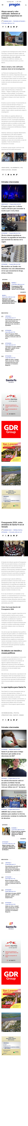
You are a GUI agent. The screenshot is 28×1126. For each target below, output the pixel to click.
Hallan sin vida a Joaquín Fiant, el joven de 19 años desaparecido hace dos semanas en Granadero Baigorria (12, 362)
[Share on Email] (13, 26)
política (16, 713)
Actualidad (22, 21)
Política (20, 530)
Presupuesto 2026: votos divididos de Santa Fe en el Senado (17, 287)
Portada (13, 282)
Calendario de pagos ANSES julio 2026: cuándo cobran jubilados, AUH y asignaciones (13, 349)
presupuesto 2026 (7, 715)
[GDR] (11, 429)
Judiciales (8, 316)
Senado (22, 715)
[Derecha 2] (11, 452)
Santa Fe (16, 715)
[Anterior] (6, 286)
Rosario (14, 169)
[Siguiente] (22, 299)
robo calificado (6, 169)
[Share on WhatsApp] (8, 26)
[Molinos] (11, 475)
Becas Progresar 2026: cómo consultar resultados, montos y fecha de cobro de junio (13, 336)
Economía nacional (7, 713)
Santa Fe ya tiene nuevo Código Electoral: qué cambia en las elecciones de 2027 (12, 754)
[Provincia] (11, 379)
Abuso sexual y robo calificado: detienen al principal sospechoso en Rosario (8, 847)
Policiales (15, 21)
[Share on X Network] (5, 26)
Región (4, 295)
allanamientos (15, 167)
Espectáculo (4, 204)
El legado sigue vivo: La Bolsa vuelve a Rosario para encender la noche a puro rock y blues (13, 209)
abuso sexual (6, 167)
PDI (22, 167)
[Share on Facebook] (3, 26)
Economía (13, 828)
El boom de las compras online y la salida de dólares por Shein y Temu (18, 833)
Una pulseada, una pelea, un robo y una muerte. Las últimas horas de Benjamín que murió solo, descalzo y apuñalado (12, 322)
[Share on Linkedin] (11, 26)
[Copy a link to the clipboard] (16, 26)
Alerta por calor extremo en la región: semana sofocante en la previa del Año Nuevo (9, 301)
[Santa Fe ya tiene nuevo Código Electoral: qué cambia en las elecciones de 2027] (14, 738)
